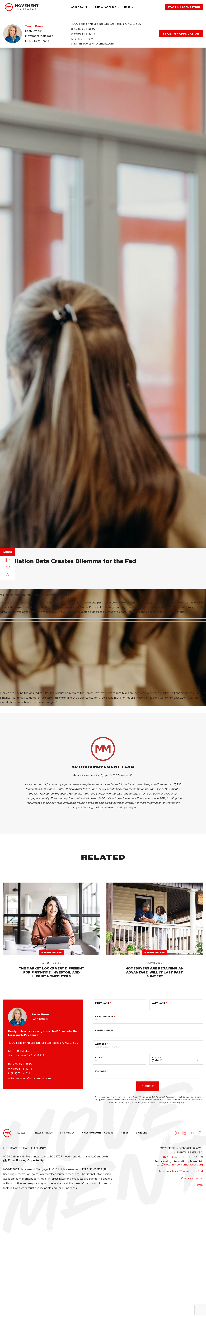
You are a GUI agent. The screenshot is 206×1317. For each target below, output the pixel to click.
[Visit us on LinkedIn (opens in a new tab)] (184, 1133)
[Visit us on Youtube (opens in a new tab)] (191, 1133)
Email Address (104, 1017)
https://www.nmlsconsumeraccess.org (178, 1164)
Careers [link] (141, 1133)
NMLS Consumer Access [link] (97, 1133)
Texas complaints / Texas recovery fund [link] (181, 1171)
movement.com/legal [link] (33, 1178)
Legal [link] (21, 1133)
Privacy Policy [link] (43, 1133)
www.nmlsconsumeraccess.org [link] (59, 1174)
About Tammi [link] (79, 7)
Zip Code (100, 1071)
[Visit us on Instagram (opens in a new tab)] (176, 1133)
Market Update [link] (51, 952)
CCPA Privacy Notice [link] (191, 1178)
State (155, 1058)
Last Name (158, 1003)
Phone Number (104, 1030)
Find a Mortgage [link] (105, 7)
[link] (21, 7)
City (97, 1058)
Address (100, 1044)
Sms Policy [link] (67, 1133)
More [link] (127, 7)
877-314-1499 (172, 1157)
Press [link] (125, 1133)
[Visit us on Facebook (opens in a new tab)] (199, 1133)
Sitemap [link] (198, 1185)
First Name (102, 1003)
